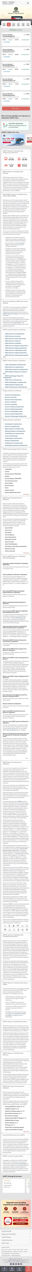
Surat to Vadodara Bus (11, 436)
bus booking (16, 322)
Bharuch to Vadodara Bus (12, 426)
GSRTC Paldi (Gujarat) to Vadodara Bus (16, 387)
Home (3, 1249)
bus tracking (22, 1163)
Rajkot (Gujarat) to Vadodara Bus (14, 428)
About (10, 1249)
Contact (14, 1249)
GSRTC (20, 801)
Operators (15, 1251)
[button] (4, 24)
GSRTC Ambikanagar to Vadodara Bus (15, 382)
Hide (26, 758)
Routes (20, 1251)
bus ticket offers (18, 617)
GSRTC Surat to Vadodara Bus (13, 380)
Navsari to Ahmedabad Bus (12, 395)
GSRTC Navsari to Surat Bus (13, 336)
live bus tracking (11, 730)
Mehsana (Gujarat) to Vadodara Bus (15, 431)
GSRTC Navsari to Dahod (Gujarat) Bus (16, 352)
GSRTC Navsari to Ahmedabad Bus (14, 333)
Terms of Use (12, 1262)
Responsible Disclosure (7, 1251)
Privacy (26, 1249)
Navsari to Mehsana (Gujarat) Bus (14, 406)
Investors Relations (15, 1253)
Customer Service (24, 1262)
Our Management (6, 1253)
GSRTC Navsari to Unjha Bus (13, 341)
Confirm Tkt (19, 1258)
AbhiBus (11, 1258)
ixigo (15, 1258)
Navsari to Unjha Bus (11, 402)
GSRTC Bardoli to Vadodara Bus (14, 384)
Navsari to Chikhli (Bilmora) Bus (14, 411)
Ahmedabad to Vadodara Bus (13, 424)
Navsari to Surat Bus (10, 397)
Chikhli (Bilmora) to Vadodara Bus (14, 433)
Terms (21, 1249)
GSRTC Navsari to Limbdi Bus (13, 343)
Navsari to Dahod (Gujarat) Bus (14, 413)
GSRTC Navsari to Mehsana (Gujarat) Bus (16, 345)
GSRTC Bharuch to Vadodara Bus (14, 367)
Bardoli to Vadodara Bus (12, 440)
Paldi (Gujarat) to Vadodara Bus (14, 443)
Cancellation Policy (6, 1255)
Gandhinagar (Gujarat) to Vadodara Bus (16, 445)
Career (17, 1262)
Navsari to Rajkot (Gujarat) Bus (14, 409)
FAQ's (18, 1249)
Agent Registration (16, 1255)
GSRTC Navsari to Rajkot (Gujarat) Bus (16, 348)
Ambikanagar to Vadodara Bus (13, 438)
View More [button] (26, 494)
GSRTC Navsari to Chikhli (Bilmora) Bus (16, 350)
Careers (25, 1251)
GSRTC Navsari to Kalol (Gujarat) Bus (15, 338)
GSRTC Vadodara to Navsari (10, 313)
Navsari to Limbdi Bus (11, 404)
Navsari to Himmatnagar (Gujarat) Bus (16, 416)
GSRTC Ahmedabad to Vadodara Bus (15, 364)
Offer (6, 1249)
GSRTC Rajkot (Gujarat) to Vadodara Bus (16, 369)
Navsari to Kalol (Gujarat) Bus (13, 399)
